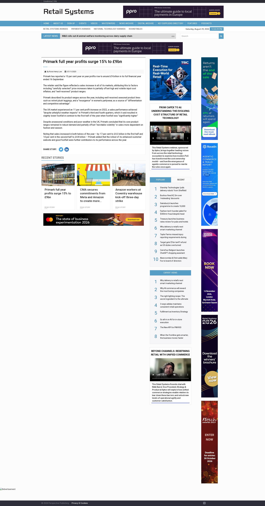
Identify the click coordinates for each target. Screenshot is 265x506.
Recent (181, 180)
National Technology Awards (109, 29)
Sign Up (71, 23)
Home (46, 23)
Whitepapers (108, 23)
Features (192, 23)
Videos (94, 23)
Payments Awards (80, 29)
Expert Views (170, 273)
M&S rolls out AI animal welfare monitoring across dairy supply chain (97, 36)
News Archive (126, 23)
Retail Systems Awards (55, 29)
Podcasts (206, 23)
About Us (58, 23)
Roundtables (135, 29)
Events (82, 23)
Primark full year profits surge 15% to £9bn (58, 193)
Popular (160, 180)
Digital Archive (146, 23)
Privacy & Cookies (80, 503)
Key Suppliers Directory (170, 23)
